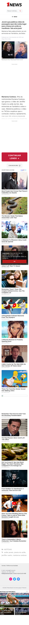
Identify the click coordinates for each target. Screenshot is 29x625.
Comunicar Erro (13, 165)
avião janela (8, 552)
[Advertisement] (14, 79)
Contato (4, 565)
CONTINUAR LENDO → (14, 157)
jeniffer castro (7, 555)
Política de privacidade (12, 565)
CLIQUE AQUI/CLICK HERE (19, 573)
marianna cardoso (20, 555)
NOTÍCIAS (8, 549)
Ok (14, 261)
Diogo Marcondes (6, 39)
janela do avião (20, 552)
